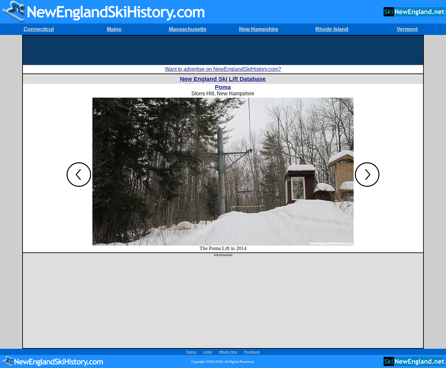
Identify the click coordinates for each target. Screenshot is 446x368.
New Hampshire (258, 29)
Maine (114, 29)
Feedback (252, 352)
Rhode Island (331, 29)
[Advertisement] (223, 50)
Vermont (407, 29)
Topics (191, 352)
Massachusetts (187, 29)
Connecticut (39, 29)
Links (207, 352)
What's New (228, 352)
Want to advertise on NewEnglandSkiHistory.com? (223, 69)
